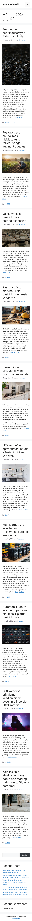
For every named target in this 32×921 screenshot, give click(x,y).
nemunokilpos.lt (10, 4)
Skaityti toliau (18, 117)
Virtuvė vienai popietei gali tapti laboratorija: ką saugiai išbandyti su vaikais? (14, 882)
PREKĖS (12, 122)
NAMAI (7, 122)
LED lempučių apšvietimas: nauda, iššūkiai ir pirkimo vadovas (15, 451)
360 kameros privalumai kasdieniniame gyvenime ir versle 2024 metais (14, 698)
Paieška (5, 852)
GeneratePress (16, 918)
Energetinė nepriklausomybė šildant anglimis (13, 33)
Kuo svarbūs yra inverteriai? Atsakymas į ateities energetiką (15, 530)
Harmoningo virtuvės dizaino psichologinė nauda (15, 370)
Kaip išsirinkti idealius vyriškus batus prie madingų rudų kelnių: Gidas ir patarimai (15, 779)
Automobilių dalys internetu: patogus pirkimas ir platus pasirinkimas (14, 612)
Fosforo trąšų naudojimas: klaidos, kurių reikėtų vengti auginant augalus (13, 139)
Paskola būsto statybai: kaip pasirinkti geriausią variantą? (15, 293)
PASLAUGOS (9, 762)
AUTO (7, 681)
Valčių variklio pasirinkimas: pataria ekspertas (14, 217)
